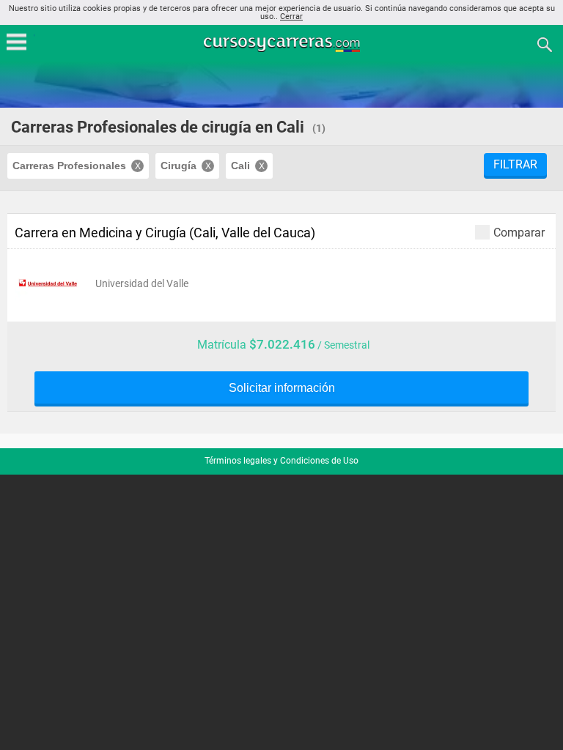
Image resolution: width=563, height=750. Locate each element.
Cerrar (291, 16)
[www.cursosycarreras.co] (283, 43)
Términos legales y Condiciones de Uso (281, 461)
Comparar (519, 232)
